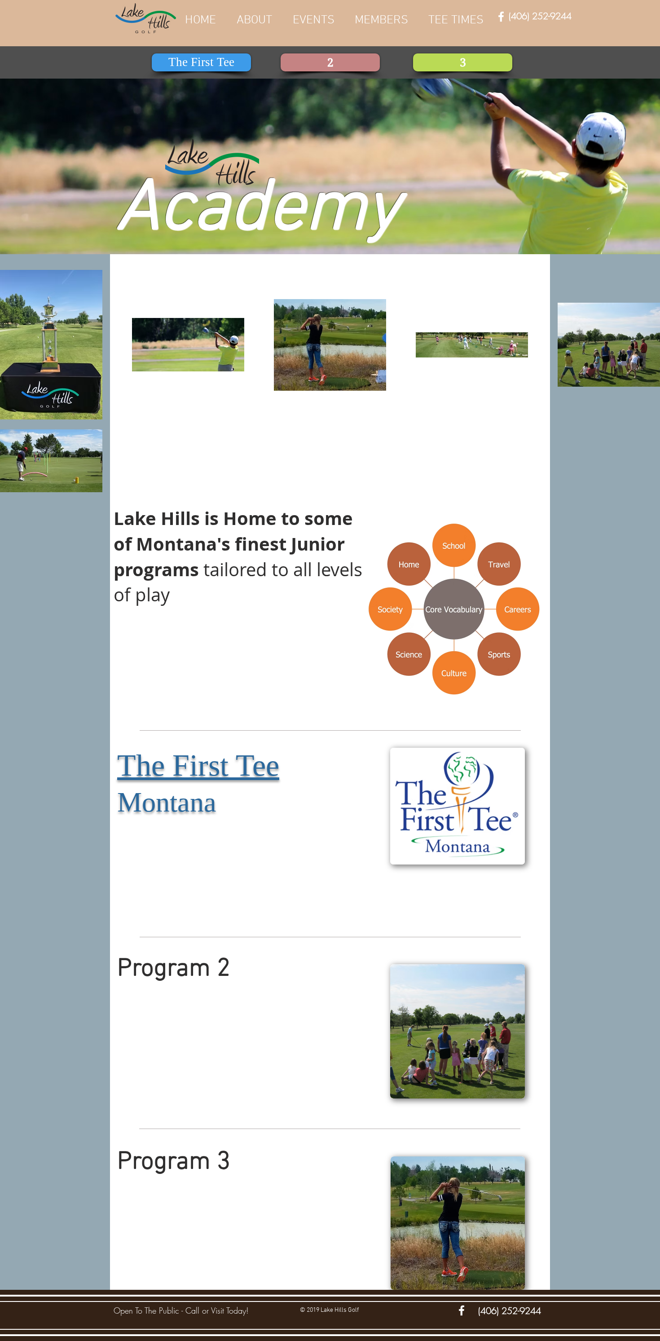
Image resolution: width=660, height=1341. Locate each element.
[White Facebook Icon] (501, 16)
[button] (381, 20)
